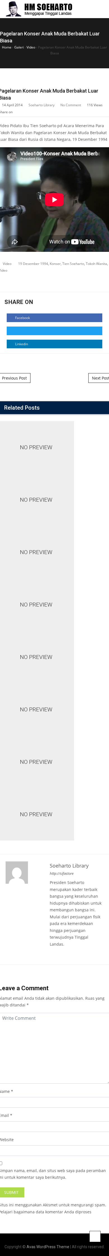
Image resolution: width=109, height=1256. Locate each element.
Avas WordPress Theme (48, 1247)
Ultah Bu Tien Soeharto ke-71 (54, 650)
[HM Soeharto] (38, 9)
